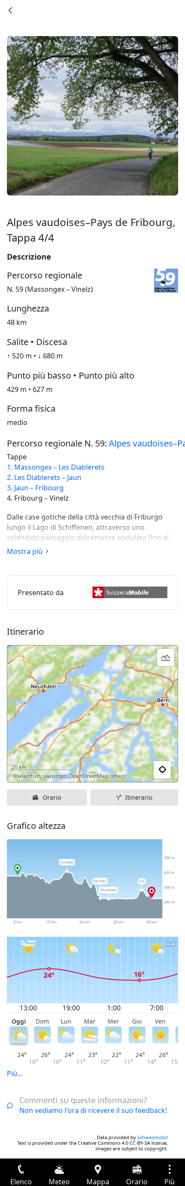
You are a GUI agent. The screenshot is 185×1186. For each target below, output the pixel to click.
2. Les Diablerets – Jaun (44, 477)
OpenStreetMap (88, 775)
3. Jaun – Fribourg (35, 487)
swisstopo (55, 775)
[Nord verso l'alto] (138, 770)
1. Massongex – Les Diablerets (56, 467)
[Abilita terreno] (165, 657)
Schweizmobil (152, 1137)
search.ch (28, 775)
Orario (52, 797)
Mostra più (25, 551)
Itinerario (138, 797)
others (118, 775)
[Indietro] (10, 10)
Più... (14, 1073)
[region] (92, 713)
